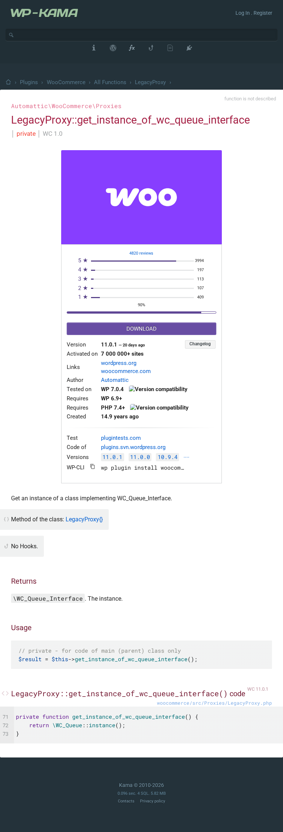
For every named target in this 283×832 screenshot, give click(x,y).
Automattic (115, 380)
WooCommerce (66, 82)
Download (141, 329)
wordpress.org (118, 363)
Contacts (126, 801)
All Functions (110, 82)
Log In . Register (253, 13)
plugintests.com (121, 438)
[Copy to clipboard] (92, 466)
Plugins (29, 82)
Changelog (200, 343)
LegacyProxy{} (84, 519)
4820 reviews (141, 253)
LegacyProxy (150, 82)
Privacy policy (152, 801)
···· (186, 458)
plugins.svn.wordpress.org (133, 447)
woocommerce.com (126, 371)
